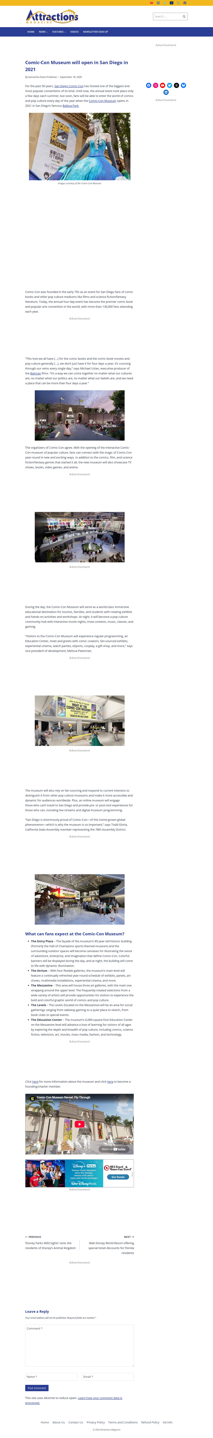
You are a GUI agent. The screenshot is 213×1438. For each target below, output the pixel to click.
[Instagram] (158, 3)
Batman (35, 373)
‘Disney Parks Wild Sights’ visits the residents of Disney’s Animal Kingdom (50, 1242)
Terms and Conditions (123, 1422)
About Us (58, 1422)
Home (30, 31)
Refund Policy (150, 1422)
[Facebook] (185, 3)
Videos (74, 31)
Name (32, 1377)
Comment (34, 1328)
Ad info (167, 1422)
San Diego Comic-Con (68, 86)
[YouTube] (151, 3)
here (35, 1082)
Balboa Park (71, 106)
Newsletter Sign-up (95, 31)
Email (88, 1377)
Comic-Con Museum (102, 101)
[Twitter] (178, 3)
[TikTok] (165, 3)
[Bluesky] (171, 3)
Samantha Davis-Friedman (42, 77)
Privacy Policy (96, 1422)
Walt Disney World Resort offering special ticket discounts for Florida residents (111, 1245)
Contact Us (75, 1422)
